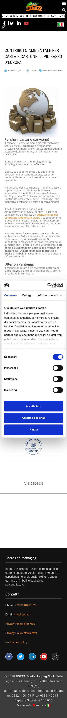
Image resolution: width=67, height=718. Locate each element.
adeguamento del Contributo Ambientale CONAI (31, 216)
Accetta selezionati (33, 417)
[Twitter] (20, 656)
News (45, 71)
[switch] (58, 368)
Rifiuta (33, 429)
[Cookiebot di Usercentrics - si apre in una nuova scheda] (48, 285)
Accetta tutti (33, 406)
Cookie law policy (16, 642)
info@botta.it (22, 614)
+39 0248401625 (25, 605)
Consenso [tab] (10, 295)
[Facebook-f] (9, 656)
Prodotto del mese (55, 71)
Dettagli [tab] (27, 295)
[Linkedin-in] (32, 656)
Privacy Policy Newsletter (21, 633)
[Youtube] (43, 656)
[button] (64, 10)
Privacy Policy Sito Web (20, 623)
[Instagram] (55, 656)
